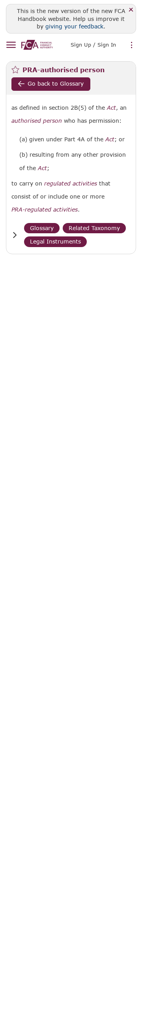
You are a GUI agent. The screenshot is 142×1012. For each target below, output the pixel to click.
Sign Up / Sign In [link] (93, 44)
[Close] (131, 10)
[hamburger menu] (11, 45)
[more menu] (131, 45)
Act (111, 108)
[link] (37, 44)
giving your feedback (74, 26)
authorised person (36, 121)
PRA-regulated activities (44, 209)
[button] (14, 235)
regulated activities (70, 183)
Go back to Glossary (56, 83)
